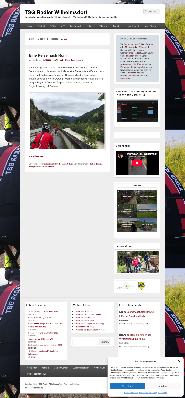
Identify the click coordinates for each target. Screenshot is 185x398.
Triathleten (129, 55)
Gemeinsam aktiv (51, 163)
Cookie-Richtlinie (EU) (37, 373)
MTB (63, 26)
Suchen (105, 341)
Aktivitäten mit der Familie (132, 64)
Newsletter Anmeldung (84, 326)
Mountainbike (131, 47)
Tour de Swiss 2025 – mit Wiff (40, 338)
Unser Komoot (132, 26)
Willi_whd (63, 39)
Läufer (150, 52)
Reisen (98, 163)
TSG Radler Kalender (83, 311)
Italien (92, 163)
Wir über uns (99, 367)
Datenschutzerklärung (148, 392)
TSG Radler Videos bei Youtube (88, 314)
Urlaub (70, 163)
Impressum (162, 392)
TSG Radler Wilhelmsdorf (56, 12)
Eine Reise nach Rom (48, 55)
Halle (133, 72)
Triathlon (103, 26)
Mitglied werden (61, 367)
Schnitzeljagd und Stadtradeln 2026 (43, 311)
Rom (31, 166)
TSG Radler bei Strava (84, 320)
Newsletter (125, 78)
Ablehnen (163, 385)
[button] (179, 361)
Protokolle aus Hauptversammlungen (90, 329)
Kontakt (45, 367)
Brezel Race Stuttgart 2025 (39, 317)
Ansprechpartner (81, 367)
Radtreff (41, 26)
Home (30, 26)
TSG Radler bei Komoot (85, 317)
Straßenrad (75, 26)
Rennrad (62, 163)
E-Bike (53, 26)
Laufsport (90, 26)
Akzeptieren (127, 385)
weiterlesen (36, 156)
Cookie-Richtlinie (131, 392)
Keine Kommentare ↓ (74, 60)
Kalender (116, 26)
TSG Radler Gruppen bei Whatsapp (89, 323)
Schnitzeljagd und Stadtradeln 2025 (43, 332)
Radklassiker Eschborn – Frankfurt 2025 (45, 344)
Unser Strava (150, 26)
